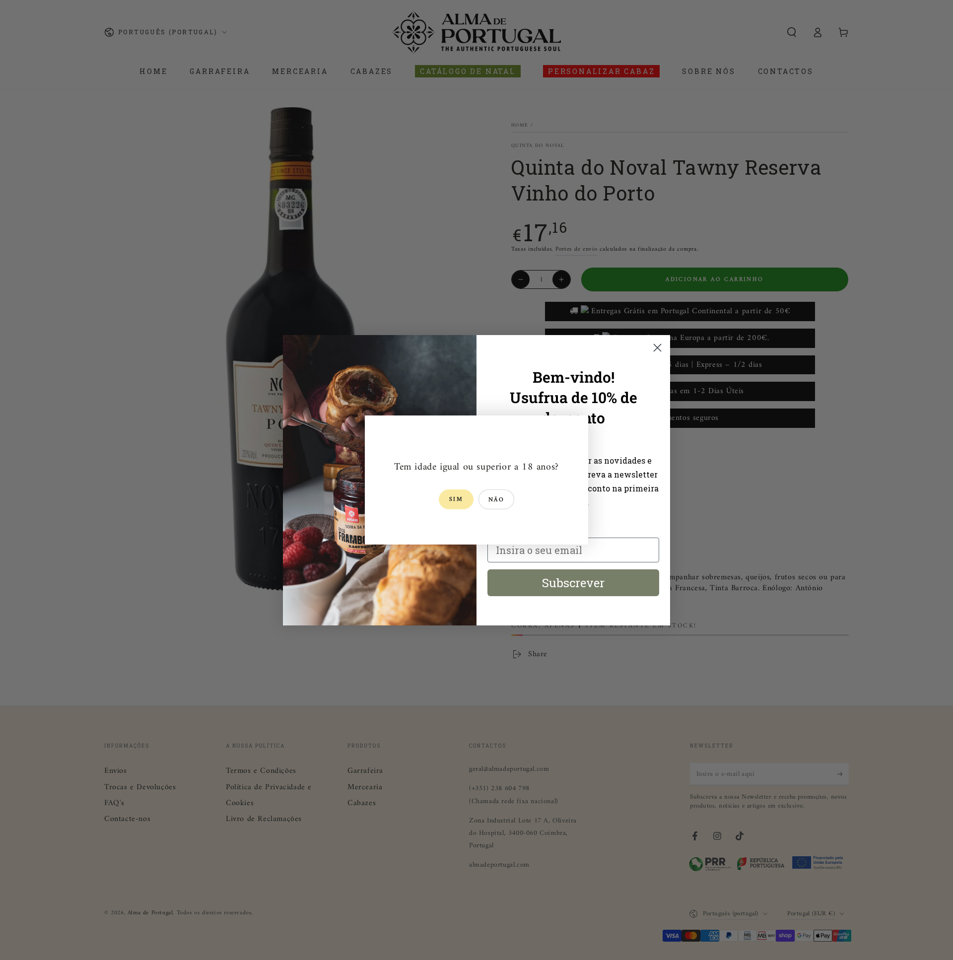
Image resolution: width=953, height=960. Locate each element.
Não (496, 500)
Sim (456, 499)
